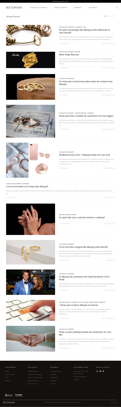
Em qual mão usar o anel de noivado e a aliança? (82, 217)
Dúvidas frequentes (33, 371)
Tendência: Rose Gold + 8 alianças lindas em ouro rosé (84, 155)
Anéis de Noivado (60, 7)
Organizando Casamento (97, 302)
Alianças (7, 371)
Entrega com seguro (33, 381)
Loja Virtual (93, 7)
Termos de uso (112, 395)
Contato (53, 384)
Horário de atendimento (80, 377)
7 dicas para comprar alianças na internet (78, 305)
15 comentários (64, 223)
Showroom (54, 374)
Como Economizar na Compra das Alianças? (27, 186)
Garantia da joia (32, 384)
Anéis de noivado (9, 374)
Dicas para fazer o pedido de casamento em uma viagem (86, 116)
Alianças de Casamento (38, 7)
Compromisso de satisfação (35, 374)
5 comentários (64, 129)
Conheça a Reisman (56, 371)
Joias (6, 377)
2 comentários (64, 68)
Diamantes (77, 7)
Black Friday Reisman (69, 54)
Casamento (78, 27)
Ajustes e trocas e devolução (35, 377)
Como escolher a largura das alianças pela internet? (83, 247)
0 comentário (64, 43)
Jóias (84, 27)
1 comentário (64, 95)
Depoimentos (54, 377)
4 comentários (64, 260)
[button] (117, 7)
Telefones (76, 380)
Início (105, 16)
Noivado (77, 52)
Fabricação (54, 381)
